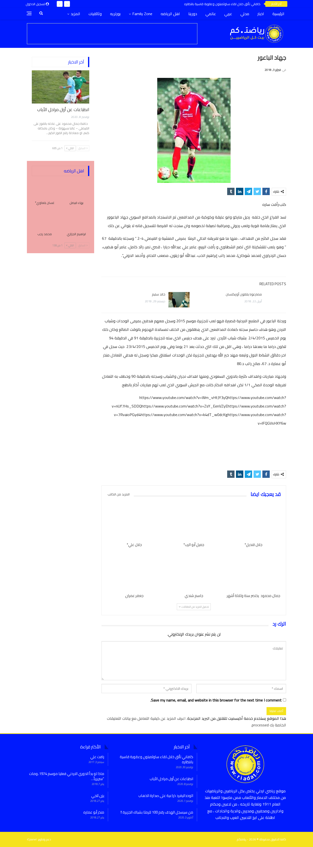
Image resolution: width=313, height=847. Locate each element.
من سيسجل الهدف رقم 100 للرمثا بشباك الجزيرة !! (157, 812)
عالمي (210, 13)
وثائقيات (95, 13)
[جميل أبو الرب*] (194, 520)
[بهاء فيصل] (76, 188)
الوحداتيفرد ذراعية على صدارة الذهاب (165, 795)
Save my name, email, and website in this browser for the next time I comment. (216, 700)
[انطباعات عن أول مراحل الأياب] (60, 87)
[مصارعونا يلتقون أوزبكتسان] (275, 300)
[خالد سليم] (179, 300)
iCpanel (32, 839)
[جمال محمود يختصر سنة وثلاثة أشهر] (253, 571)
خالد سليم (158, 294)
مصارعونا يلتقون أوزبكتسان (244, 294)
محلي (244, 13)
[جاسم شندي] (194, 571)
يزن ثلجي (97, 795)
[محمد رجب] (45, 219)
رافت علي (97, 756)
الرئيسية (278, 13)
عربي (228, 13)
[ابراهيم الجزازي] (76, 219)
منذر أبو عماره (93, 812)
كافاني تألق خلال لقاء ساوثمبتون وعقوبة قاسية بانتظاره (222, 4)
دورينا (192, 13)
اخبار (260, 13)
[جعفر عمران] (134, 571)
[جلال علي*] (134, 520)
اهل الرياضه (170, 13)
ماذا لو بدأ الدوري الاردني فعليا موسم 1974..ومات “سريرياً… (66, 776)
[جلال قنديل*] (253, 520)
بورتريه (115, 13)
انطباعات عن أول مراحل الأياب (63, 109)
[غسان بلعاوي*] (45, 188)
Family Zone (142, 13)
